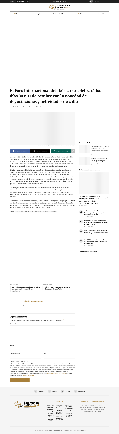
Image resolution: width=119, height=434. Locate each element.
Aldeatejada (50, 405)
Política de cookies (67, 430)
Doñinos (59, 410)
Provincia (19, 14)
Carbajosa (50, 409)
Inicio (11, 85)
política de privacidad (28, 375)
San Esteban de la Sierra (59, 419)
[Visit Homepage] (59, 7)
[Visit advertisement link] (59, 52)
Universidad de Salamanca (50, 211)
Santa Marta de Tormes (68, 405)
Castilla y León (37, 14)
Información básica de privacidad (19, 361)
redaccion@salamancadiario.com (56, 373)
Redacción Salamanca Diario (19, 106)
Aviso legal (49, 430)
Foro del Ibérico (29, 211)
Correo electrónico (15, 353)
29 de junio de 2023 (33, 106)
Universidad (101, 14)
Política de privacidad (57, 430)
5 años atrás (95, 154)
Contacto (12, 1)
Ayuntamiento (19, 211)
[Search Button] (108, 1)
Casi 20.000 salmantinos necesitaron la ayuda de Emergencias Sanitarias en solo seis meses (96, 241)
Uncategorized (69, 408)
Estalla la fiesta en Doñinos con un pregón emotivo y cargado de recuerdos (99, 160)
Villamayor (69, 413)
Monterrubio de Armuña (59, 413)
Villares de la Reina (69, 416)
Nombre (12, 346)
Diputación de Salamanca (60, 14)
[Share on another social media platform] (73, 151)
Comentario (14, 324)
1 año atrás (95, 164)
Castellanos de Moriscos (50, 416)
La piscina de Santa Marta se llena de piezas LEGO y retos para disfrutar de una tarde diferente (96, 232)
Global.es (83, 430)
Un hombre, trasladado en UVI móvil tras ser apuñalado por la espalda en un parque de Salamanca (96, 212)
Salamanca (83, 14)
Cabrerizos (50, 407)
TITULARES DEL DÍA (24, 1)
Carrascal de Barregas (50, 412)
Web (45, 353)
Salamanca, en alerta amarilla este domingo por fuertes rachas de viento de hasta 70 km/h (96, 222)
